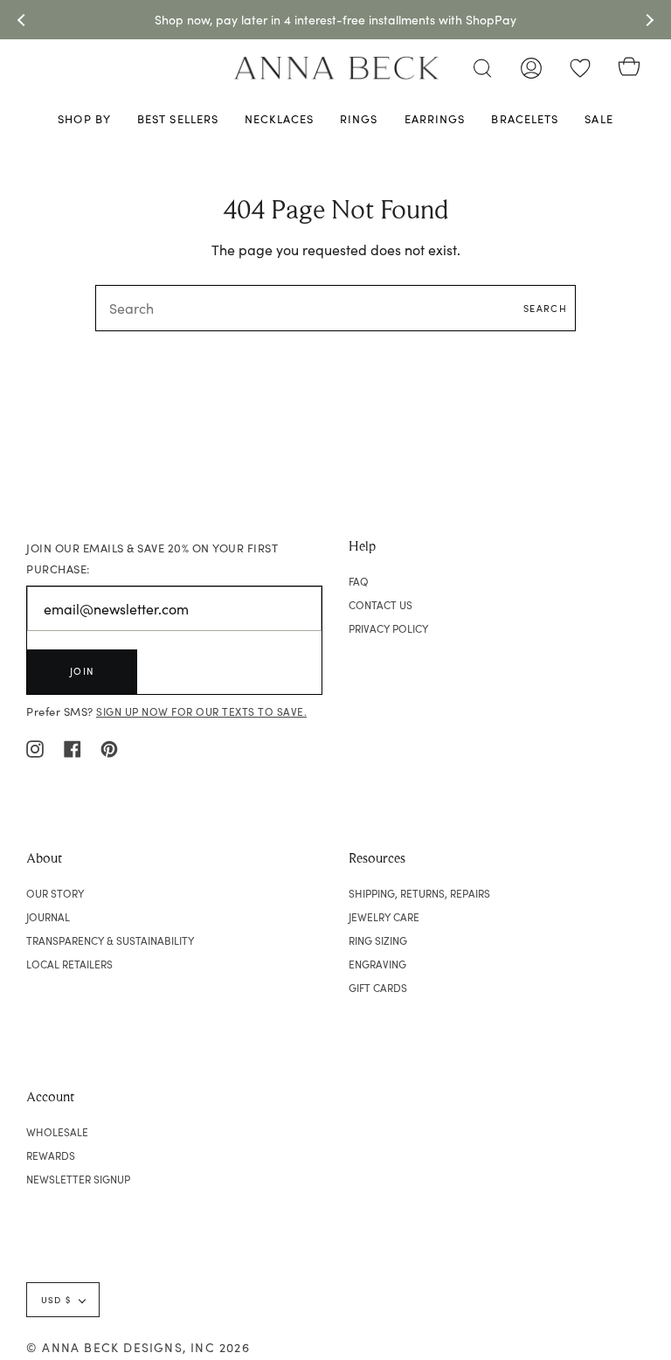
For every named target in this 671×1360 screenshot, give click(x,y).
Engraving (377, 964)
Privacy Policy (388, 628)
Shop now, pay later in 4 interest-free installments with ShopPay (335, 19)
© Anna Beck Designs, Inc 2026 (138, 1347)
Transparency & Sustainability (110, 940)
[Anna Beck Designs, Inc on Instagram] (35, 746)
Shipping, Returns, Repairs (419, 893)
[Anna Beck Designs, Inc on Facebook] (72, 746)
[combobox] (335, 308)
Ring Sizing (378, 940)
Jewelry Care (384, 917)
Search (545, 308)
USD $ (56, 1300)
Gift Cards (378, 988)
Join (82, 670)
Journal (48, 917)
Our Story (55, 893)
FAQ (359, 581)
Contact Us (380, 605)
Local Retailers (69, 964)
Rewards (50, 1155)
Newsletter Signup (78, 1179)
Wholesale (57, 1132)
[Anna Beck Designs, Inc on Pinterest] (109, 746)
